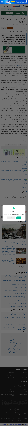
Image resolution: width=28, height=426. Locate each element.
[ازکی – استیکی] (14, 2)
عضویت (18, 217)
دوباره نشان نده (11, 218)
